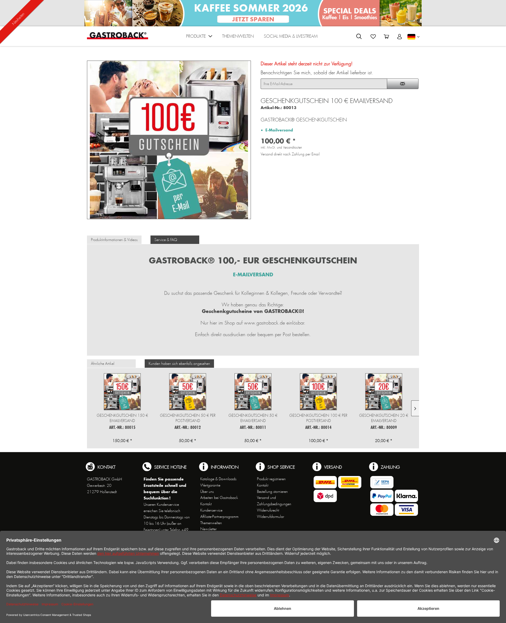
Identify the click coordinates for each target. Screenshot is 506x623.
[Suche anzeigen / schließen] (359, 36)
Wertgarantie (210, 485)
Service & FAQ (165, 239)
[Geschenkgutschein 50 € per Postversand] (188, 391)
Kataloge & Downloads (218, 479)
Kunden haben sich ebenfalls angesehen (179, 363)
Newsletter (208, 529)
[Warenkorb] (386, 36)
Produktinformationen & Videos (114, 239)
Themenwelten (211, 523)
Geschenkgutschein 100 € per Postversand (318, 418)
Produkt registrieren (271, 479)
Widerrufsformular (270, 516)
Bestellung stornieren (272, 491)
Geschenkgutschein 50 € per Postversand (188, 418)
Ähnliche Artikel (102, 363)
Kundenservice (211, 510)
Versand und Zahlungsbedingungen (274, 500)
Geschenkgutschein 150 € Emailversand (122, 418)
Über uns (207, 491)
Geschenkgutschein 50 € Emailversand (253, 418)
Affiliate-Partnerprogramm (219, 516)
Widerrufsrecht (268, 510)
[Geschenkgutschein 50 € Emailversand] (253, 391)
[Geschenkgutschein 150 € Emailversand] (122, 391)
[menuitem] (199, 37)
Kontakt (206, 504)
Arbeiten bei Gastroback (219, 497)
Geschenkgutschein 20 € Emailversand (383, 418)
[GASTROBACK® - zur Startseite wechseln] (117, 35)
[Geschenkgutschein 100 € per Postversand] (318, 391)
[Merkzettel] (373, 36)
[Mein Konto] (399, 36)
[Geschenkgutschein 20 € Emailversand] (384, 391)
